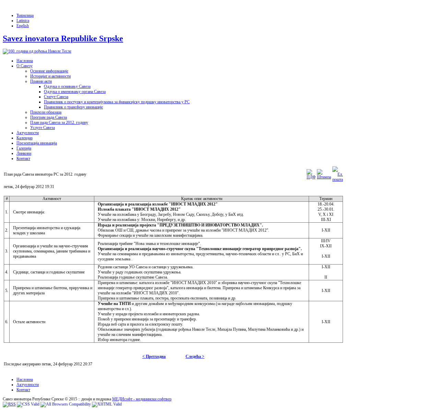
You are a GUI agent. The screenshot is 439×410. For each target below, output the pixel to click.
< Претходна (154, 356)
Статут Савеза (56, 96)
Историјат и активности (50, 76)
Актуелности (27, 132)
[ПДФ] (311, 177)
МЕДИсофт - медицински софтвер (141, 399)
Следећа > (195, 356)
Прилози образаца (45, 112)
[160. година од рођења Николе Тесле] (37, 51)
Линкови (23, 153)
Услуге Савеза (42, 127)
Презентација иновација (36, 143)
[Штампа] (324, 177)
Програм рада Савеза (48, 117)
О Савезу (24, 65)
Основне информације (49, 71)
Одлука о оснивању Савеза (67, 86)
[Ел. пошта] (337, 179)
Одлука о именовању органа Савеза (75, 91)
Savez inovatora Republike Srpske (63, 38)
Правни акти (41, 81)
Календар (24, 138)
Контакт (23, 158)
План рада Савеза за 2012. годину (59, 122)
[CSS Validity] (28, 404)
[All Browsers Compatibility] (65, 404)
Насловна (24, 60)
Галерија (23, 148)
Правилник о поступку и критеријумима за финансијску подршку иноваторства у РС (117, 101)
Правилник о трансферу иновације (73, 107)
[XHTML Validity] (107, 404)
